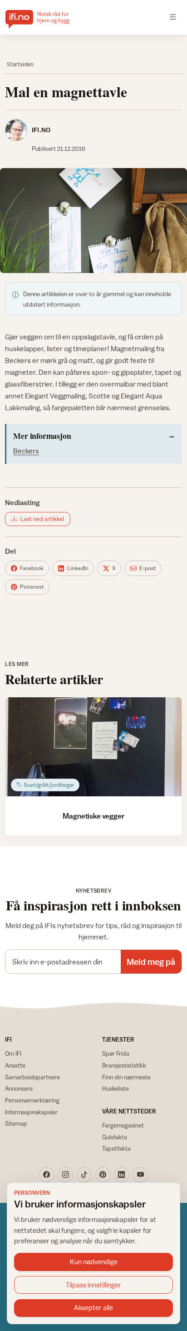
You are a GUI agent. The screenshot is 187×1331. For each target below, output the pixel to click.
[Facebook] (46, 1174)
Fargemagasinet (123, 1125)
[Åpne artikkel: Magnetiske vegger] (93, 746)
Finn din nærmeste (126, 1077)
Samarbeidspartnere (32, 1077)
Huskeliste (115, 1088)
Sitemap (16, 1123)
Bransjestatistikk (124, 1065)
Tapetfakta (116, 1148)
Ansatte (15, 1065)
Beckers (26, 451)
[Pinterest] (103, 1174)
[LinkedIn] (121, 1174)
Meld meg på (151, 962)
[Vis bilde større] (93, 220)
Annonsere (19, 1088)
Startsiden (20, 64)
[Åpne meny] (173, 17)
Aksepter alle (93, 1307)
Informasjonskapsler (31, 1112)
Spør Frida (115, 1053)
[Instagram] (65, 1174)
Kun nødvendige (94, 1262)
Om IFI (13, 1053)
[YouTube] (140, 1174)
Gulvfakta (114, 1137)
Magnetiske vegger (93, 816)
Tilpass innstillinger (93, 1285)
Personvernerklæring (32, 1100)
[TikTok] (84, 1174)
